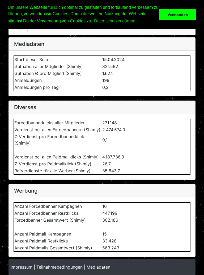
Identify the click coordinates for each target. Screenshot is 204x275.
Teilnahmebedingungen (59, 267)
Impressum (21, 267)
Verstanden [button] (178, 15)
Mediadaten (98, 267)
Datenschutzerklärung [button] (114, 21)
